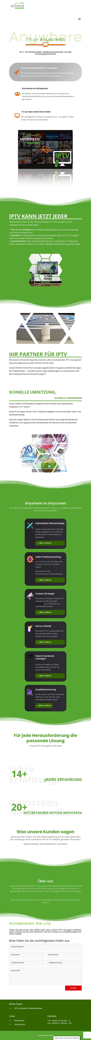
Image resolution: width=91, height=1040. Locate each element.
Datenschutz (19, 1024)
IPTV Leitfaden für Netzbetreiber (28, 1008)
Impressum (19, 1020)
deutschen (39, 604)
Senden (73, 988)
